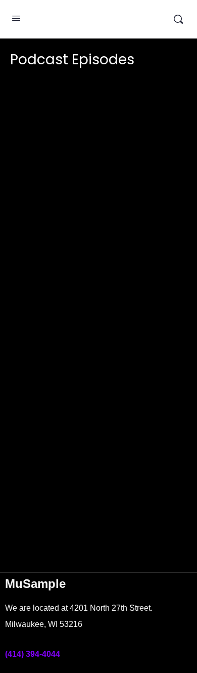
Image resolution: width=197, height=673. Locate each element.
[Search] (178, 19)
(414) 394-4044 (32, 654)
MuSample (97, 19)
